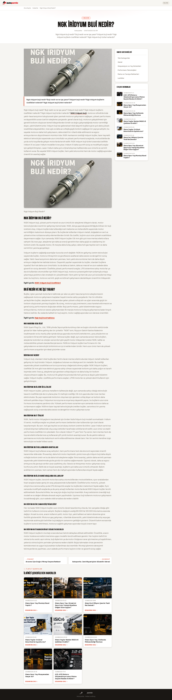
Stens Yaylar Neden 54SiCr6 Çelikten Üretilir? (135, 122)
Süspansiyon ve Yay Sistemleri (129, 66)
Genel (120, 62)
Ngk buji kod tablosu (45, 318)
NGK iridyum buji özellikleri (48, 283)
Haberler (35, 8)
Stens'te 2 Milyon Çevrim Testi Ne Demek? (133, 138)
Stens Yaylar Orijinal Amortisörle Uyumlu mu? (133, 130)
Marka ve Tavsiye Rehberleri (128, 74)
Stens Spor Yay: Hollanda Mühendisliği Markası (133, 114)
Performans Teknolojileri (127, 70)
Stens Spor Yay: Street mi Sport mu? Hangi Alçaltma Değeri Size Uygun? (134, 147)
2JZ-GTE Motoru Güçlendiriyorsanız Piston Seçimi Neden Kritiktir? (134, 97)
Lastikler (121, 78)
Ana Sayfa (27, 8)
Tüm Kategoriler (124, 58)
